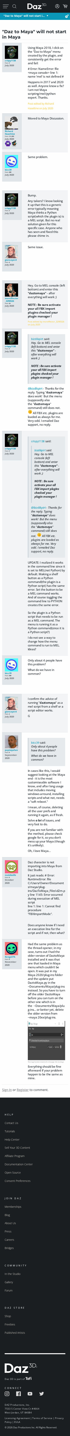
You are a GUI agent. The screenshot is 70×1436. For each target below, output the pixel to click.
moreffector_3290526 (11, 299)
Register (23, 1090)
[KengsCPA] (12, 949)
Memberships (13, 1207)
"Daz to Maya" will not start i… (24, 16)
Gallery (9, 1282)
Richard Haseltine (10, 132)
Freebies (10, 1324)
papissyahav (11, 750)
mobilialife (10, 875)
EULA (17, 1422)
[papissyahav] (12, 742)
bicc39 (8, 169)
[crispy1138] (12, 52)
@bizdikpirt (35, 388)
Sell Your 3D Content (17, 1147)
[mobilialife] (12, 867)
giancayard (11, 260)
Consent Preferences (18, 1181)
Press (8, 1231)
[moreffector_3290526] (12, 290)
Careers (9, 1239)
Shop (8, 1316)
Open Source (13, 1172)
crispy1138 (10, 60)
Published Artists (15, 1333)
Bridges (9, 1248)
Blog (7, 1215)
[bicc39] (12, 161)
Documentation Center (19, 1164)
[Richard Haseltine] (12, 123)
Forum (8, 1290)
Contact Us (11, 1123)
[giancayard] (12, 252)
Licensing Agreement (17, 1418)
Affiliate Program (14, 1156)
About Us (10, 1223)
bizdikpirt (37, 339)
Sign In (7, 1090)
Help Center (12, 1139)
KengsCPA (10, 957)
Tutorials (10, 1131)
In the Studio (12, 1274)
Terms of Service (42, 1418)
